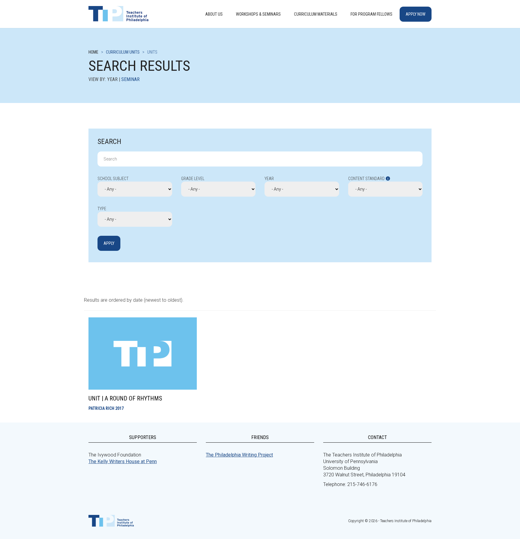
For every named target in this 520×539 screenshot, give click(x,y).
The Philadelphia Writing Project (239, 455)
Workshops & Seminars (258, 14)
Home (93, 52)
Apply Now (416, 14)
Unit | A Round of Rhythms (125, 398)
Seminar (130, 79)
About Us (214, 14)
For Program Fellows (371, 14)
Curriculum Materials (315, 14)
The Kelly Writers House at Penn (122, 461)
